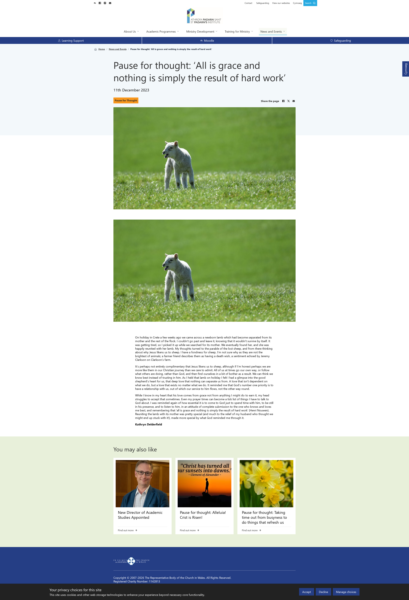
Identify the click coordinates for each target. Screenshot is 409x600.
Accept (306, 592)
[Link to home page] (204, 16)
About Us (130, 31)
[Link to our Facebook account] (100, 3)
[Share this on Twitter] (288, 101)
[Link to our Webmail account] (110, 3)
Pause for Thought (126, 100)
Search (308, 2)
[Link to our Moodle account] (95, 3)
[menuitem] (248, 3)
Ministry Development (200, 31)
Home (101, 49)
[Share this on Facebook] (283, 101)
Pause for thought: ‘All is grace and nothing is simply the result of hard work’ (171, 49)
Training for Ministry (237, 31)
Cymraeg (406, 69)
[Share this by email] (294, 101)
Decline (323, 592)
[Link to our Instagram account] (105, 3)
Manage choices (346, 592)
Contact (248, 2)
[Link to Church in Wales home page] (131, 561)
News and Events (271, 31)
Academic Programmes (161, 31)
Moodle (209, 40)
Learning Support (73, 40)
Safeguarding (262, 2)
